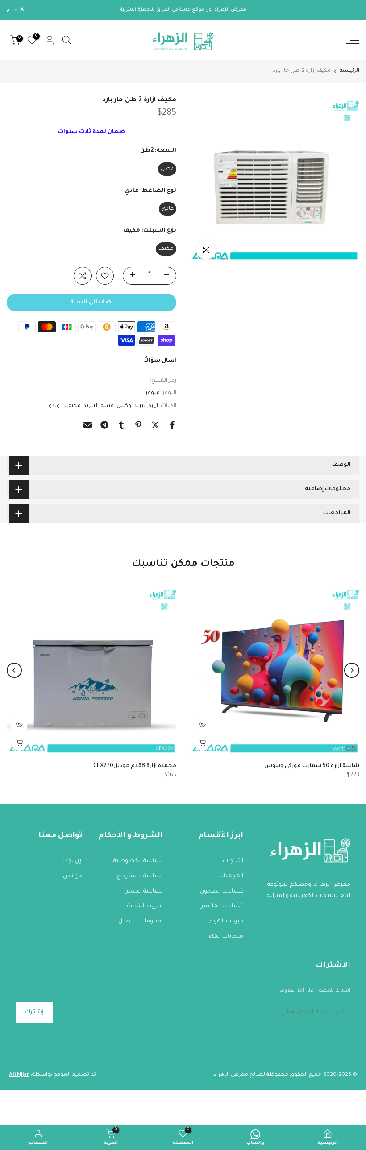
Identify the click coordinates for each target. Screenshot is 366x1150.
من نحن (73, 876)
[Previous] (351, 670)
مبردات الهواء (226, 921)
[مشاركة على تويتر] (155, 425)
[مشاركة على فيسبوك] (172, 425)
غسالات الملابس (221, 906)
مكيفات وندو (65, 406)
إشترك (34, 1012)
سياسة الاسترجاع (140, 876)
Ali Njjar (19, 1075)
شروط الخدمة (145, 906)
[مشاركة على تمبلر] (121, 425)
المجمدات (230, 876)
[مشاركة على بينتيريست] (138, 425)
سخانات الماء (226, 937)
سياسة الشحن (143, 891)
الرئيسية (349, 71)
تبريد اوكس (131, 406)
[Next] (14, 670)
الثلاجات (233, 861)
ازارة (153, 406)
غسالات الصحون (221, 891)
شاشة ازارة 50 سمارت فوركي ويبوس (311, 766)
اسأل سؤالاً (160, 361)
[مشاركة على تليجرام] (104, 425)
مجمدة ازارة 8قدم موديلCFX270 (134, 766)
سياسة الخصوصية (138, 861)
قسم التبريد (98, 406)
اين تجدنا (72, 861)
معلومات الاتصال (140, 921)
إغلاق (348, 10)
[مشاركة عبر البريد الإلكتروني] (87, 425)
